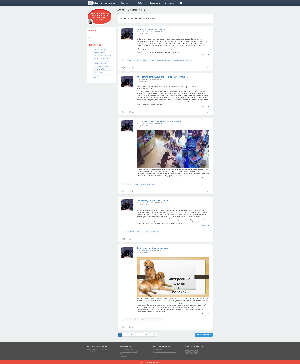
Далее (204, 54)
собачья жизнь (98, 52)
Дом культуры (155, 3)
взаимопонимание (100, 64)
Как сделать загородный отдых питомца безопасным (162, 76)
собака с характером (163, 60)
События (141, 3)
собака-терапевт (178, 60)
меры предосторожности (102, 75)
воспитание (98, 61)
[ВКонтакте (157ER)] (191, 352)
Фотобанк (123, 356)
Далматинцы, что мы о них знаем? (153, 200)
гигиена (128, 60)
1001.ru (122, 354)
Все (90, 37)
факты (96, 58)
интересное (105, 58)
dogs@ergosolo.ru (92, 354)
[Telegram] (196, 352)
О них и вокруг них (108, 3)
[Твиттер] (187, 352)
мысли (96, 78)
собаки (103, 49)
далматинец (130, 231)
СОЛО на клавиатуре (127, 349)
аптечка (128, 184)
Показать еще (204, 334)
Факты (146, 33)
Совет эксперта (127, 3)
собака (96, 49)
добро (136, 60)
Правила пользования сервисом (164, 352)
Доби (147, 31)
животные (108, 55)
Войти (95, 3)
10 (155, 334)
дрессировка (98, 55)
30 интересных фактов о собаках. (153, 247)
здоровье (143, 60)
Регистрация (157, 349)
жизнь (106, 61)
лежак (101, 72)
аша (95, 72)
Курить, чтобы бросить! (128, 352)
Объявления (170, 3)
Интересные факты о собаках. (151, 29)
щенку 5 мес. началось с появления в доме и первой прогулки (102, 67)
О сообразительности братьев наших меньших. (160, 121)
